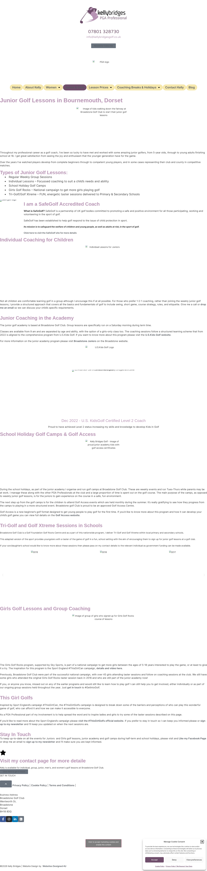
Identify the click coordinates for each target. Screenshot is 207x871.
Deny (174, 860)
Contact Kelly (174, 87)
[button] (202, 842)
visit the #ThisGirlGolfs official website (100, 720)
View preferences (194, 860)
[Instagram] (9, 819)
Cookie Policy (159, 866)
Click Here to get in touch (14, 771)
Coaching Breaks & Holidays (136, 87)
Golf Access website (68, 515)
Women (51, 87)
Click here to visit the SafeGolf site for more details (50, 233)
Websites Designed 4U (54, 866)
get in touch (74, 687)
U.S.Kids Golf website (158, 334)
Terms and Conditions (61, 785)
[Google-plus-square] (21, 819)
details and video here (109, 668)
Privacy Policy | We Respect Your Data (179, 866)
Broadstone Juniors (85, 341)
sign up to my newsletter (40, 741)
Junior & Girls (74, 87)
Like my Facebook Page (192, 738)
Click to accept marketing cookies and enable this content (103, 843)
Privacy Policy (20, 785)
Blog (192, 87)
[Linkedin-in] (15, 819)
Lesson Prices (98, 87)
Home (16, 87)
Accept (154, 860)
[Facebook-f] (3, 819)
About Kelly (33, 87)
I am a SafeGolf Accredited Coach (62, 204)
